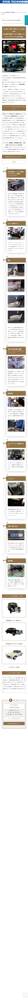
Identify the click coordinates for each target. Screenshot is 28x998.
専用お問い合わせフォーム (14, 723)
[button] (23, 2)
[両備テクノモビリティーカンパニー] (8, 2)
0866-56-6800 (15, 707)
